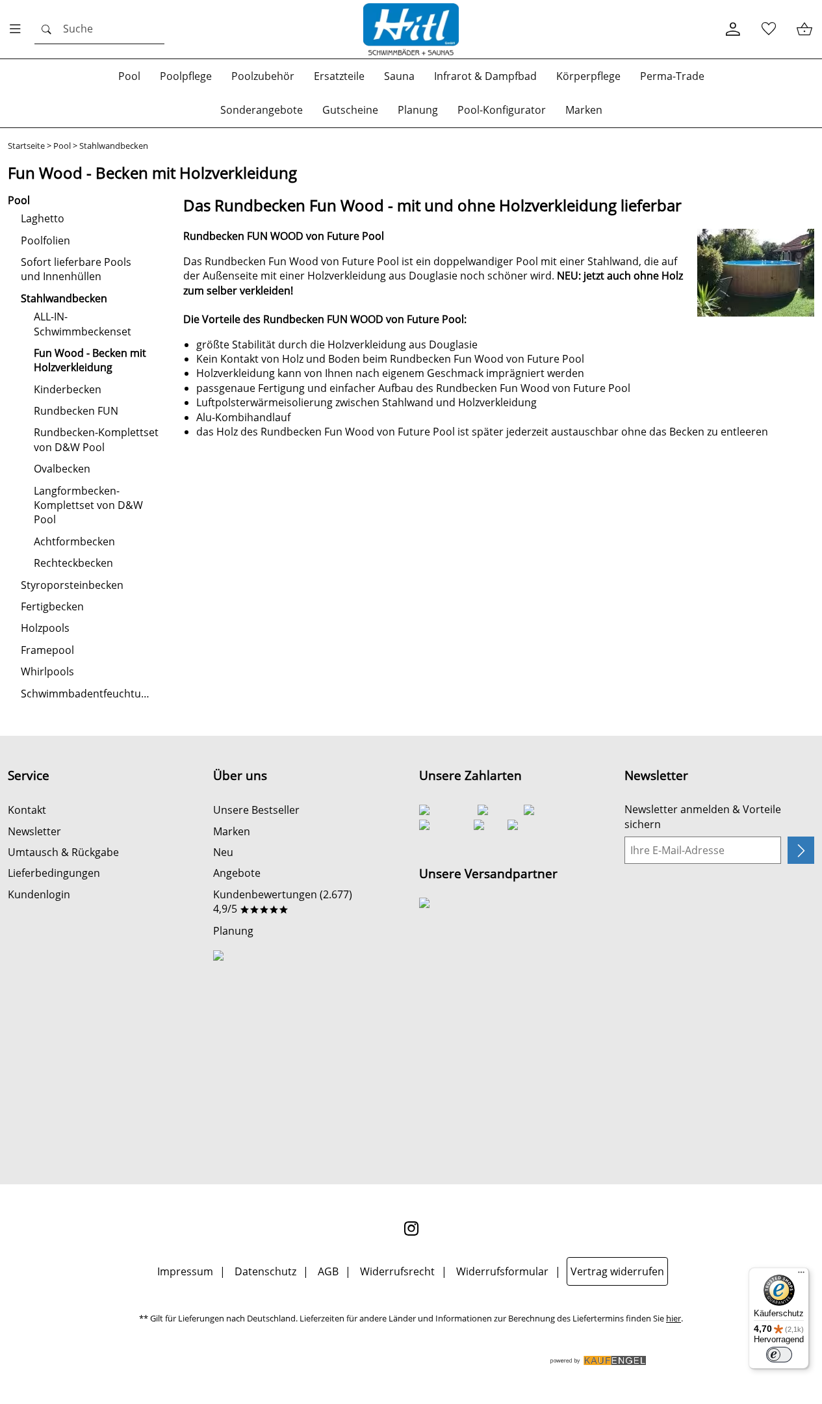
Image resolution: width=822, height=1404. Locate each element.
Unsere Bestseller (256, 810)
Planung (233, 931)
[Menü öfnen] (18, 29)
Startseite (26, 145)
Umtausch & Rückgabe (63, 852)
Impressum (185, 1271)
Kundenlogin (39, 894)
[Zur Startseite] (411, 29)
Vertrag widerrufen (617, 1271)
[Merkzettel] (768, 29)
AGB (328, 1271)
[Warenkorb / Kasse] (804, 29)
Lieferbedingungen (54, 873)
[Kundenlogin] (732, 29)
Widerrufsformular (502, 1271)
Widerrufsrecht (397, 1271)
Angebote (237, 873)
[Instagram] (411, 1229)
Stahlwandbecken (113, 145)
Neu (223, 852)
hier (673, 1318)
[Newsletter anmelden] (801, 850)
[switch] (779, 1354)
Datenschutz (265, 1271)
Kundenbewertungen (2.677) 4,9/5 (282, 901)
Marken (231, 831)
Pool (62, 145)
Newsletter (34, 831)
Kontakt (27, 810)
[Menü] (801, 1275)
